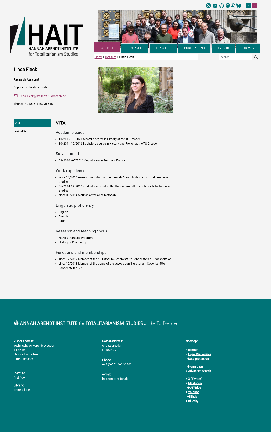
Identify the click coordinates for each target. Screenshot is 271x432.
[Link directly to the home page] (52, 34)
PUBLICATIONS (194, 48)
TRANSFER (163, 48)
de (248, 5)
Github (192, 396)
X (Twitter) (195, 378)
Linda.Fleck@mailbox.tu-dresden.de (42, 96)
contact (193, 349)
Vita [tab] (17, 122)
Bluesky (193, 401)
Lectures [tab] (20, 130)
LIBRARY (248, 48)
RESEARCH (134, 48)
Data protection (198, 358)
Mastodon (195, 383)
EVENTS (223, 48)
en (254, 5)
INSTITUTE (107, 48)
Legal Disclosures (199, 354)
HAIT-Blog (194, 387)
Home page (195, 366)
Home (98, 57)
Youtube (193, 392)
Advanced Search (199, 371)
